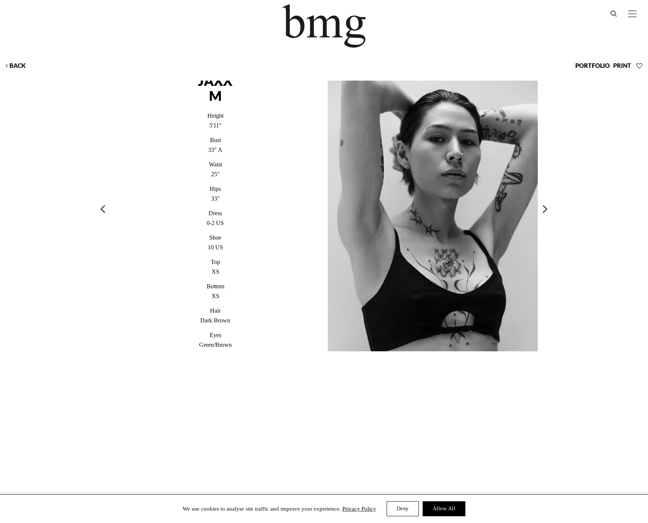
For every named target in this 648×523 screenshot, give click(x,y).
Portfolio (592, 66)
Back (17, 66)
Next (545, 208)
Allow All (444, 508)
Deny (403, 508)
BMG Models (324, 26)
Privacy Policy (359, 509)
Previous (102, 208)
